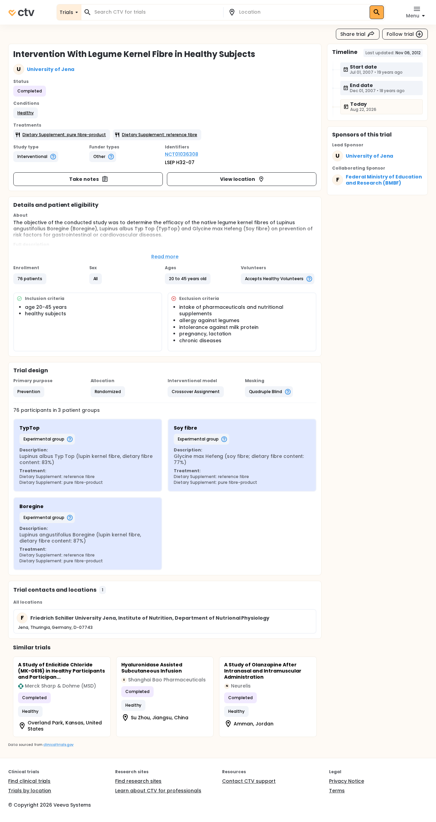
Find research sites (138, 781)
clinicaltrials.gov (58, 744)
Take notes (84, 179)
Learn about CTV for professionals (158, 791)
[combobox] (156, 12)
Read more (165, 257)
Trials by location (29, 791)
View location (237, 179)
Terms (337, 791)
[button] (25, 112)
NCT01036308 (181, 154)
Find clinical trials (29, 781)
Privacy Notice (346, 781)
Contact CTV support (249, 781)
